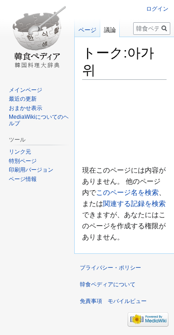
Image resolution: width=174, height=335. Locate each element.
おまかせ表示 (25, 108)
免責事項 (91, 301)
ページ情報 (23, 179)
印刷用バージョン (31, 170)
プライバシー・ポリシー (110, 267)
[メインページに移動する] (37, 37)
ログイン (157, 9)
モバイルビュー (127, 301)
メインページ (25, 90)
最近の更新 (23, 99)
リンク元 (20, 151)
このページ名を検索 (127, 192)
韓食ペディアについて (107, 284)
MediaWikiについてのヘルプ (39, 120)
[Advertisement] (124, 122)
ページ (87, 29)
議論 (110, 29)
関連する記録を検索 (134, 203)
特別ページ (23, 161)
